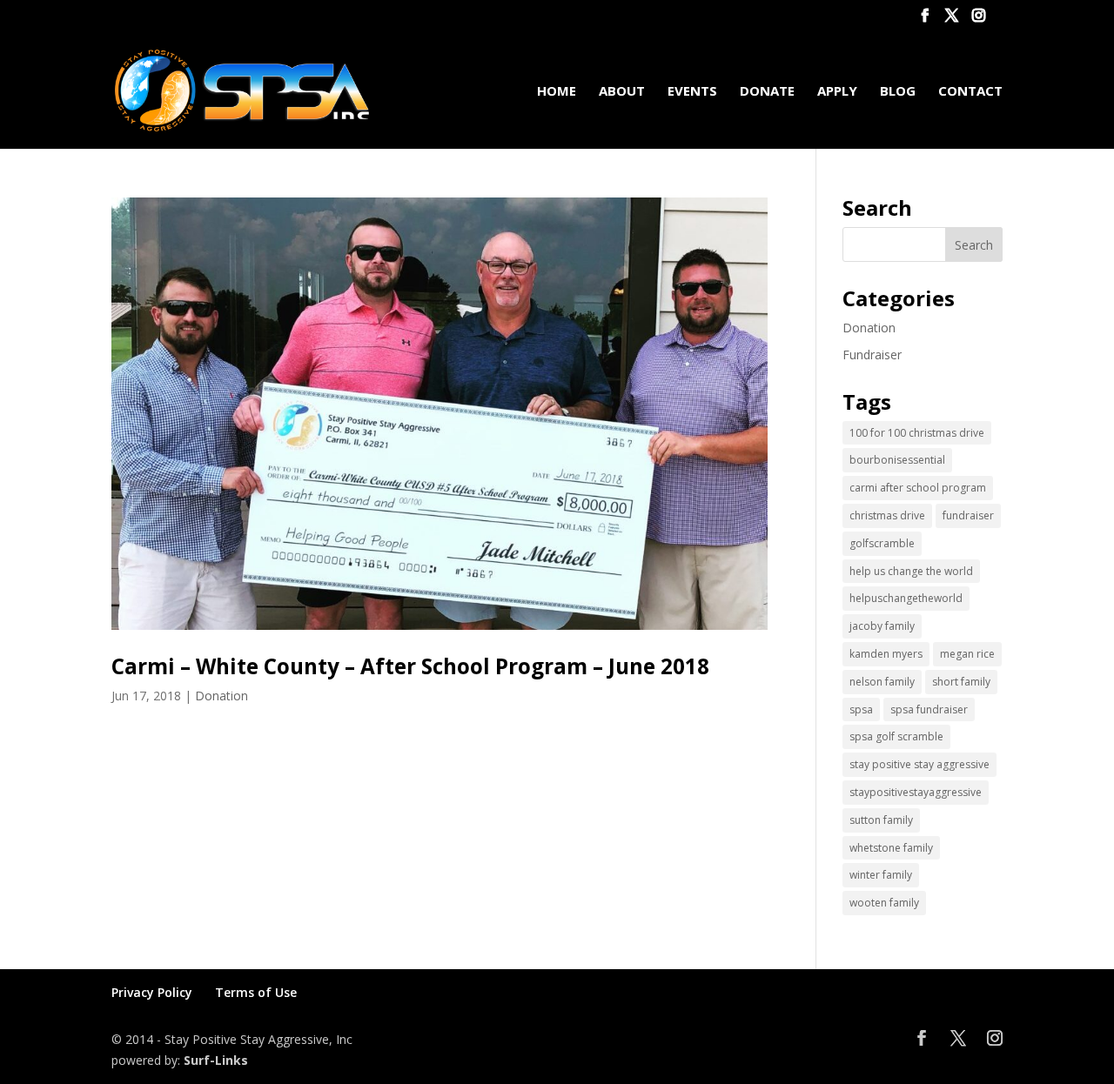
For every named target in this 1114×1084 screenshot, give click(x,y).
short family (961, 681)
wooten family (884, 902)
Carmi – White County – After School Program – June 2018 (410, 666)
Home (556, 91)
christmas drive (887, 515)
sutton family (881, 820)
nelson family (882, 681)
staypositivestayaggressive (915, 792)
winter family (880, 874)
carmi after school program (917, 487)
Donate (767, 91)
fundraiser (968, 515)
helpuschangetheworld (906, 598)
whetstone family (891, 847)
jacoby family (882, 626)
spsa (861, 709)
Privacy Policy (151, 992)
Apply (837, 91)
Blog (898, 91)
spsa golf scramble (896, 736)
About (622, 91)
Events (692, 91)
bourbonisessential (897, 459)
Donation (221, 695)
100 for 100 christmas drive (916, 432)
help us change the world (911, 571)
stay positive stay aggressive (919, 764)
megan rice (967, 653)
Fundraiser (872, 354)
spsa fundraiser (929, 709)
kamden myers (886, 653)
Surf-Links (216, 1060)
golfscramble (882, 543)
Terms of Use (256, 992)
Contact (970, 91)
